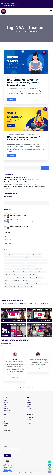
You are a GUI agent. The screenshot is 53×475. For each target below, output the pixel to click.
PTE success (38, 283)
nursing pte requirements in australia (13, 268)
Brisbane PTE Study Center (10, 257)
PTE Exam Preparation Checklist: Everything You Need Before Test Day (20, 184)
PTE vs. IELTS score (18, 286)
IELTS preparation (20, 262)
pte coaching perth (22, 274)
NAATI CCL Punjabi (31, 417)
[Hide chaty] (49, 472)
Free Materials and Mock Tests (43, 2)
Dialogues (29, 423)
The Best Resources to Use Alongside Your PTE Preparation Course (19, 181)
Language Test (8, 239)
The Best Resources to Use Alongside (19, 226)
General (29, 400)
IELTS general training (9, 262)
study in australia (28, 286)
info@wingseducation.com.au (9, 3)
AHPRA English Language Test (11, 254)
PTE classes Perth (16, 271)
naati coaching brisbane (30, 265)
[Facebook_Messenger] (49, 465)
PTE (24, 268)
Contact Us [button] (7, 455)
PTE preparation (19, 283)
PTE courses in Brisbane (22, 277)
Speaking (29, 402)
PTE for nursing (8, 280)
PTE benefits (38, 268)
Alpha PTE (28, 254)
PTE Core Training (33, 274)
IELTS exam (43, 260)
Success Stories (7, 410)
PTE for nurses (39, 277)
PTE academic (31, 268)
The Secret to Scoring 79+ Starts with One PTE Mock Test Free (18, 177)
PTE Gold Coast (17, 280)
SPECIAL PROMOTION (26, 2)
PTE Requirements (29, 283)
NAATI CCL (6, 408)
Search (45, 168)
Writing (28, 406)
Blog (6, 236)
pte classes (7, 271)
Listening (29, 408)
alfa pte (21, 254)
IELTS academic (8, 260)
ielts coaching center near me (32, 260)
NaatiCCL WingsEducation (17, 265)
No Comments (31, 77)
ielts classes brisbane (19, 260)
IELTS (5, 406)
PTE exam (32, 277)
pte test (45, 283)
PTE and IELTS (8, 243)
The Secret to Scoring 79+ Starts (18, 215)
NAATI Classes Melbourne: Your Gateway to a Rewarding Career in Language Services (23, 82)
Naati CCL (7, 265)
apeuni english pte (37, 254)
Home (5, 400)
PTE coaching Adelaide (28, 271)
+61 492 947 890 (11, 5)
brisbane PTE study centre (24, 257)
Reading (29, 404)
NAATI (6, 241)
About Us (6, 402)
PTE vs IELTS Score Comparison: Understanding (21, 221)
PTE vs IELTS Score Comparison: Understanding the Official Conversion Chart (21, 179)
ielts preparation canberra (32, 262)
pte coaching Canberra (40, 271)
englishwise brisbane (36, 257)
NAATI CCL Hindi (30, 419)
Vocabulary (29, 421)
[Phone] (49, 461)
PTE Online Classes (9, 283)
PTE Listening (26, 280)
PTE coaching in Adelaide (10, 274)
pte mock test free (35, 280)
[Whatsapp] (49, 468)
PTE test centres (8, 286)
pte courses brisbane (9, 277)
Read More (11, 99)
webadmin (10, 77)
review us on (7, 471)
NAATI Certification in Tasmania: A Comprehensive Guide (23, 138)
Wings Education (7, 464)
